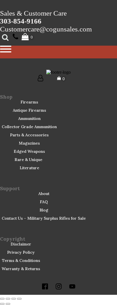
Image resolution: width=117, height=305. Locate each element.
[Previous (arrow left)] (2, 304)
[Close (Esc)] (19, 299)
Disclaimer (21, 244)
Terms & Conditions (21, 260)
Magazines (29, 143)
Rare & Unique (28, 160)
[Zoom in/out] (2, 299)
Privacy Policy (21, 252)
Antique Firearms (29, 110)
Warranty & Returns (21, 269)
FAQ (44, 202)
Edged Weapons (29, 151)
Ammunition (29, 118)
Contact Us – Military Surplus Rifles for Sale (44, 218)
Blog (43, 210)
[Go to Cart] (28, 37)
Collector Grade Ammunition (29, 127)
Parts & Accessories (29, 135)
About (43, 194)
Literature (29, 168)
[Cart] (61, 79)
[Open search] (5, 37)
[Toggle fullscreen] (8, 299)
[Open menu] (5, 49)
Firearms (29, 102)
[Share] (13, 299)
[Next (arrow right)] (8, 304)
